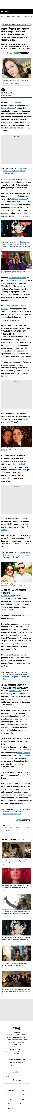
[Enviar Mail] (2, 93)
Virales (10, 1104)
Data (22, 1095)
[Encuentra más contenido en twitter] (7, 53)
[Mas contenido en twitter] (16, 1080)
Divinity (4, 376)
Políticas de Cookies (16, 1065)
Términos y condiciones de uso (16, 1059)
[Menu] (3, 11)
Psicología (26, 16)
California (8, 16)
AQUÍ (10, 733)
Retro (22, 1099)
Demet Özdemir (15, 691)
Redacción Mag (9, 93)
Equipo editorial (16, 1032)
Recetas (22, 1104)
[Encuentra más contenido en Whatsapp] (11, 53)
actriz (27, 828)
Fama (10, 1099)
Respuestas (10, 1090)
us (10, 1095)
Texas (13, 16)
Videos (22, 1090)
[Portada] (16, 1031)
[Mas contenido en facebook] (13, 1080)
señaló (4, 530)
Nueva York (19, 16)
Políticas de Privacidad (16, 1062)
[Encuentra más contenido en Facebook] (3, 53)
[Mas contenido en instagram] (19, 1080)
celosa (7, 830)
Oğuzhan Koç (19, 828)
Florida (2, 16)
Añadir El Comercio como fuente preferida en (16, 24)
